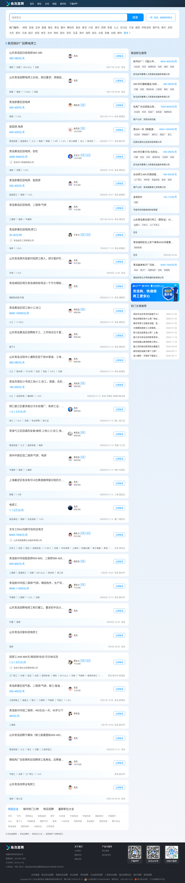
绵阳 (25, 27)
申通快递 (87, 815)
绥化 (94, 32)
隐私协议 (78, 859)
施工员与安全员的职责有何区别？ (146, 337)
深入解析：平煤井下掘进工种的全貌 (146, 355)
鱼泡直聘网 (12, 834)
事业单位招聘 (47, 874)
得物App (29, 815)
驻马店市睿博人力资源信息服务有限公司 (151, 74)
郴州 (119, 32)
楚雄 (44, 27)
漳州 (81, 32)
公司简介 (78, 850)
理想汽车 (44, 821)
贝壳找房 (50, 826)
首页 (32, 3)
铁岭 (56, 32)
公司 (47, 3)
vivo (10, 821)
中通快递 (74, 815)
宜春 (107, 32)
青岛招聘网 (24, 834)
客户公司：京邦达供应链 (144, 119)
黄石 (50, 27)
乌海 (24, 32)
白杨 (113, 32)
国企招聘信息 (125, 874)
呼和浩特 (146, 27)
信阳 (37, 32)
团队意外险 (106, 855)
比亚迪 (62, 815)
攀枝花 (70, 27)
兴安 (90, 27)
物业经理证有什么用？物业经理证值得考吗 (146, 318)
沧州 (49, 32)
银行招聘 (137, 874)
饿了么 (19, 821)
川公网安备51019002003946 (98, 879)
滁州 (18, 32)
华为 (19, 815)
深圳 (170, 27)
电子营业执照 (142, 879)
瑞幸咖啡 (25, 826)
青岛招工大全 (37, 834)
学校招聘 (84, 874)
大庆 (11, 32)
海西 (88, 32)
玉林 (37, 27)
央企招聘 (74, 874)
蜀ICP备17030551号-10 (73, 879)
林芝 (43, 32)
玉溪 (75, 32)
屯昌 (100, 32)
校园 (54, 3)
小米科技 (65, 821)
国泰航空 (99, 815)
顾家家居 (78, 821)
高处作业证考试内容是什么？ (146, 313)
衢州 (63, 27)
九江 (116, 27)
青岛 (56, 27)
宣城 (31, 27)
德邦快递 (103, 821)
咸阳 (137, 27)
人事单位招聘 (111, 874)
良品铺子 (91, 821)
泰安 (78, 27)
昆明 (103, 27)
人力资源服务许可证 (157, 879)
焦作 (163, 27)
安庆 (68, 32)
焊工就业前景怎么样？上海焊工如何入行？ (146, 332)
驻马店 (123, 27)
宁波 (131, 27)
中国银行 (112, 815)
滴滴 (54, 821)
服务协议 (78, 855)
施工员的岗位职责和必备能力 (146, 346)
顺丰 (52, 815)
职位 (39, 3)
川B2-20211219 (126, 879)
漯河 (97, 27)
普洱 (84, 27)
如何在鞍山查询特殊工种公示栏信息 (146, 341)
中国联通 (31, 821)
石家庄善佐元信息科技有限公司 (147, 141)
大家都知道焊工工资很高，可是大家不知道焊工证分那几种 (146, 327)
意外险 (63, 3)
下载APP (73, 3)
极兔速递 (42, 815)
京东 (10, 815)
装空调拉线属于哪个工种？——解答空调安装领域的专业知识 (146, 351)
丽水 (62, 32)
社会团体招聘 (96, 874)
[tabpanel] (67, 822)
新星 (110, 27)
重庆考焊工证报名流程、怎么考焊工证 (146, 323)
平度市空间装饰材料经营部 (145, 209)
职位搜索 (105, 850)
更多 (126, 32)
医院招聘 (148, 874)
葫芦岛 (156, 27)
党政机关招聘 (62, 874)
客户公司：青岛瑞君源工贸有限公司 (149, 187)
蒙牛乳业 (116, 821)
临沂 (30, 32)
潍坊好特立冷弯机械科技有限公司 (148, 277)
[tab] (13, 809)
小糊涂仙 (38, 826)
